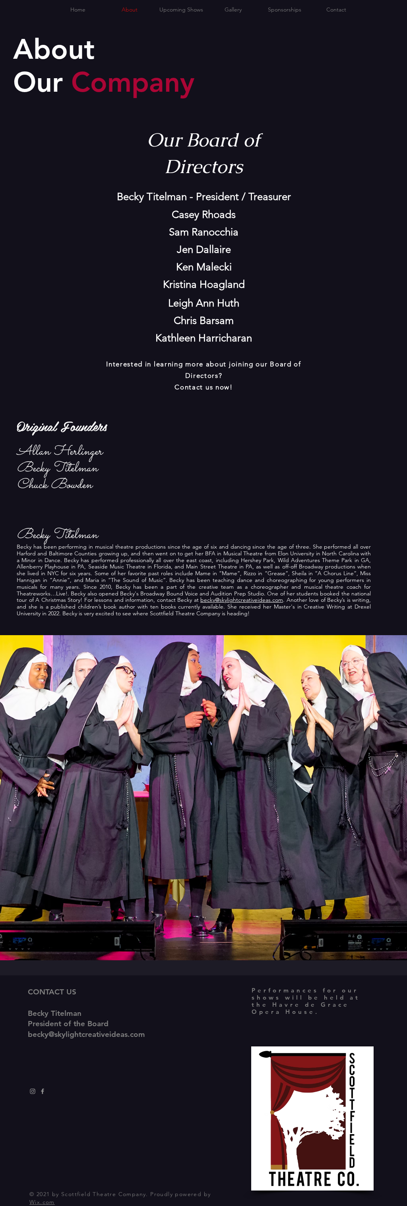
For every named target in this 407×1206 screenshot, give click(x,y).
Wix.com (42, 1202)
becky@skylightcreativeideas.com (241, 599)
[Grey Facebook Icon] (42, 1091)
